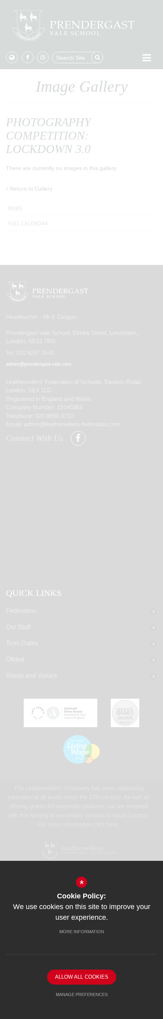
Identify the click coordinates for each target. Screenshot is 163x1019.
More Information (81, 931)
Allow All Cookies (81, 977)
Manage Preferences (82, 994)
